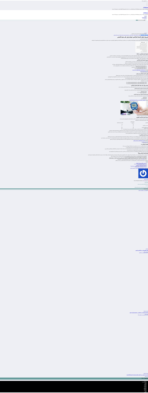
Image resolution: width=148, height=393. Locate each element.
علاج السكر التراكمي (132, 168)
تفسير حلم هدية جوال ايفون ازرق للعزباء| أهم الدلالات (141, 187)
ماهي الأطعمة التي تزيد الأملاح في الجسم (142, 250)
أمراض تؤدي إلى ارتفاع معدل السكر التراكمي (141, 47)
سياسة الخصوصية (144, 17)
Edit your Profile (145, 180)
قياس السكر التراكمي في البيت (143, 45)
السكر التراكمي (138, 168)
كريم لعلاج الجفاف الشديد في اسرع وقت (143, 184)
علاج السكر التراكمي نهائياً (144, 51)
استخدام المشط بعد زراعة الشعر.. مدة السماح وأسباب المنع (139, 312)
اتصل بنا (145, 16)
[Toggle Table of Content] (146, 42)
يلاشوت (145, 383)
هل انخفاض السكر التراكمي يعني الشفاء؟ (141, 165)
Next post (147, 185)
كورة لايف (145, 387)
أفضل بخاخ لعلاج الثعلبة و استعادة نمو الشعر (139, 140)
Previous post (146, 182)
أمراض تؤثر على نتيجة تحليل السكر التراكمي (142, 46)
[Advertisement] (74, 26)
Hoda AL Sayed (146, 179)
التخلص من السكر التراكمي (143, 168)
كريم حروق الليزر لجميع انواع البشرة (141, 164)
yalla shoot (145, 386)
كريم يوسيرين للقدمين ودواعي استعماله (141, 163)
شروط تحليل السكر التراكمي (143, 44)
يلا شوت (145, 384)
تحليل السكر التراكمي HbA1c (143, 43)
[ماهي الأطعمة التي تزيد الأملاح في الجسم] (90, 190)
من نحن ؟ (145, 18)
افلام (145, 391)
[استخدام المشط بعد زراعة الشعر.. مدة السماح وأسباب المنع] (90, 252)
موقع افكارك (145, 7)
